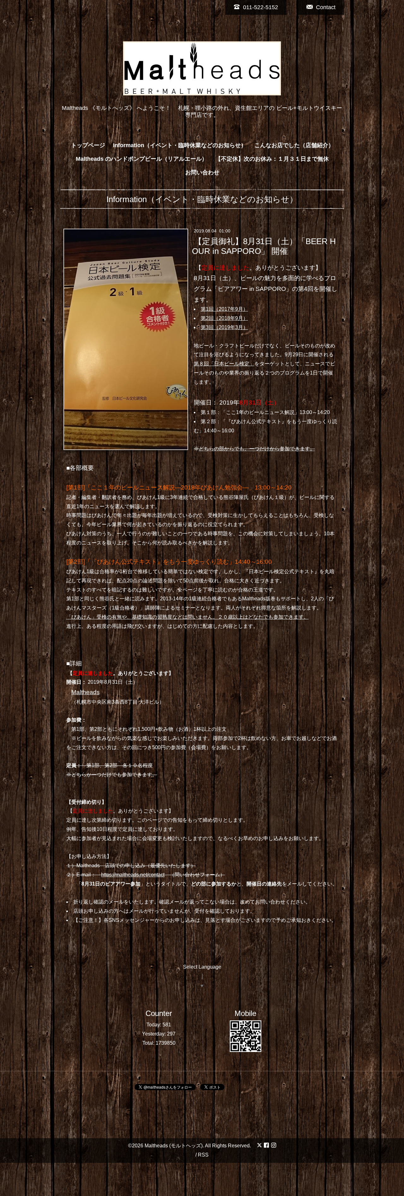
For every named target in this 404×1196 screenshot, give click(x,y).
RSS (203, 1154)
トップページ (88, 145)
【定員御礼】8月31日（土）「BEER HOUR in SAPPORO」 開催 (264, 245)
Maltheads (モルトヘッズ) (174, 1145)
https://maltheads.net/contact (132, 874)
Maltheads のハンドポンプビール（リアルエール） (141, 159)
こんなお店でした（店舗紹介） (294, 145)
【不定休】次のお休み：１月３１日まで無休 (272, 159)
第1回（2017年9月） (224, 309)
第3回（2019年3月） (224, 327)
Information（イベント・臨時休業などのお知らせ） (180, 145)
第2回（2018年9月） (224, 318)
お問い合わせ (202, 172)
